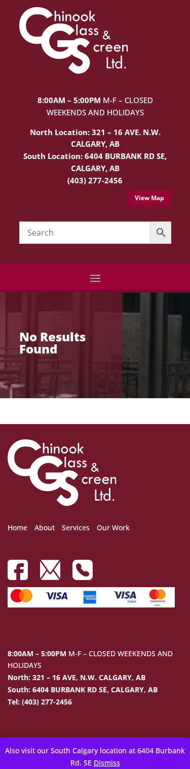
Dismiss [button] (107, 762)
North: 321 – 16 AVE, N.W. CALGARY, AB (76, 677)
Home (17, 527)
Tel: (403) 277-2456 (40, 702)
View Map (149, 198)
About (44, 527)
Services (76, 527)
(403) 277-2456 (95, 180)
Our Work (113, 527)
